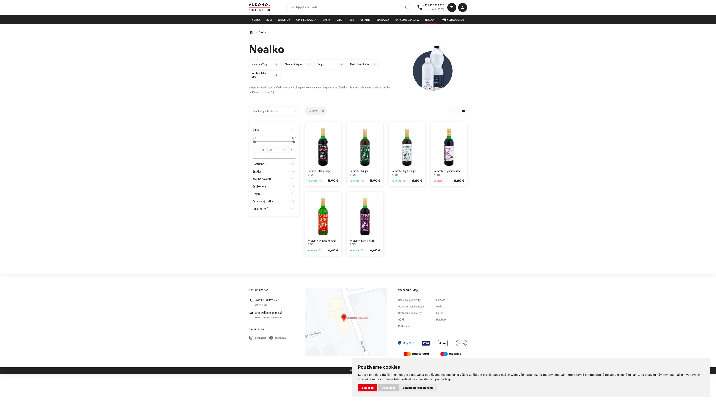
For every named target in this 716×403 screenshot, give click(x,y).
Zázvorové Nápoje (297, 64)
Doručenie (441, 319)
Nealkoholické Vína (362, 64)
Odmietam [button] (388, 387)
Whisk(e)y (284, 19)
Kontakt (440, 300)
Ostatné (365, 19)
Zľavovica (382, 19)
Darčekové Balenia (407, 19)
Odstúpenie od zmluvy (410, 313)
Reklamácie (404, 326)
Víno (339, 19)
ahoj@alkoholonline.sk (268, 313)
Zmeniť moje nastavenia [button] (418, 387)
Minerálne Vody (264, 64)
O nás (439, 306)
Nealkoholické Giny (264, 75)
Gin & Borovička (306, 19)
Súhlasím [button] (368, 387)
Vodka (256, 19)
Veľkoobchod (455, 19)
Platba (439, 313)
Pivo (351, 19)
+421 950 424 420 (433, 5)
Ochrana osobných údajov (411, 306)
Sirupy (329, 64)
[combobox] (274, 111)
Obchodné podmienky (409, 300)
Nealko (429, 19)
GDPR (401, 319)
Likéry (326, 19)
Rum (269, 19)
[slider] (254, 141)
